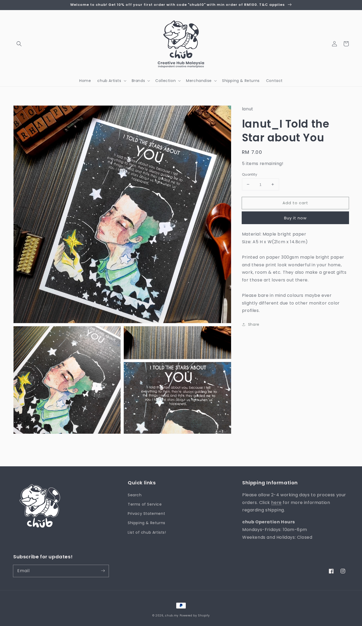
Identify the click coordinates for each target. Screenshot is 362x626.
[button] (19, 44)
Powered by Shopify (195, 616)
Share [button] (253, 324)
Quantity (249, 174)
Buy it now (295, 218)
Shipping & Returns (146, 522)
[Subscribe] (103, 571)
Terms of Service (145, 504)
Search (135, 495)
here (276, 502)
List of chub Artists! (147, 532)
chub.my (172, 616)
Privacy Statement (146, 513)
